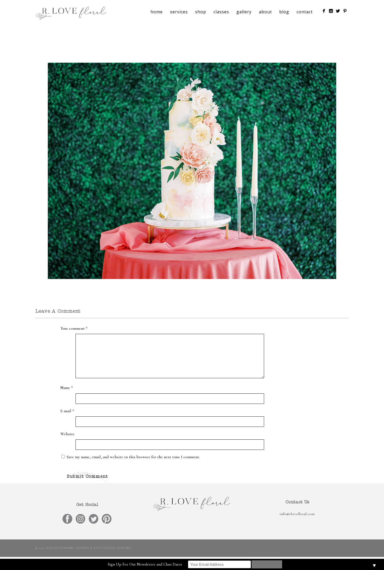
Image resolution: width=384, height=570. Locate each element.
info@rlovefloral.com (297, 513)
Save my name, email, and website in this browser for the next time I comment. (133, 457)
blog (284, 12)
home (156, 12)
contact (304, 12)
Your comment (74, 328)
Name (66, 387)
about (265, 12)
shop (200, 12)
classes (221, 12)
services (179, 12)
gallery (244, 12)
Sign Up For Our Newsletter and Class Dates (145, 564)
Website (67, 434)
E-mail (67, 411)
